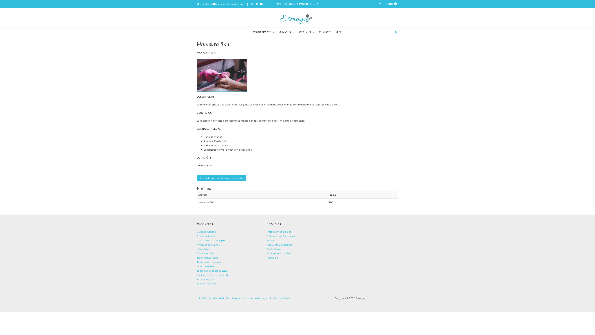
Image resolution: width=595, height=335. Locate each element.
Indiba (270, 240)
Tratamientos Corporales (281, 236)
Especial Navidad (206, 283)
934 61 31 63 (206, 3)
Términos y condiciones (239, 298)
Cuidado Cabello (206, 231)
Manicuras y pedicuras (279, 244)
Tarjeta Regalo (205, 279)
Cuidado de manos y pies (211, 240)
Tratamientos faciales (279, 231)
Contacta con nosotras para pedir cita (221, 177)
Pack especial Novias (278, 253)
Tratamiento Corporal (209, 262)
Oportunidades (205, 266)
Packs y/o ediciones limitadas (213, 275)
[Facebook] (247, 4)
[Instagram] (252, 4)
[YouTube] (261, 4)
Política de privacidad (211, 298)
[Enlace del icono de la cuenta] (380, 4)
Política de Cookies (280, 298)
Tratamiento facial (207, 257)
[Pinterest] (256, 4)
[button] (396, 32)
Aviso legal (261, 298)
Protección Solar (206, 253)
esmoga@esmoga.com (229, 3)
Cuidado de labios (207, 236)
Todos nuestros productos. (212, 270)
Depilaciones (274, 249)
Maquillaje (203, 249)
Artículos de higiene (208, 244)
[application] (272, 32)
